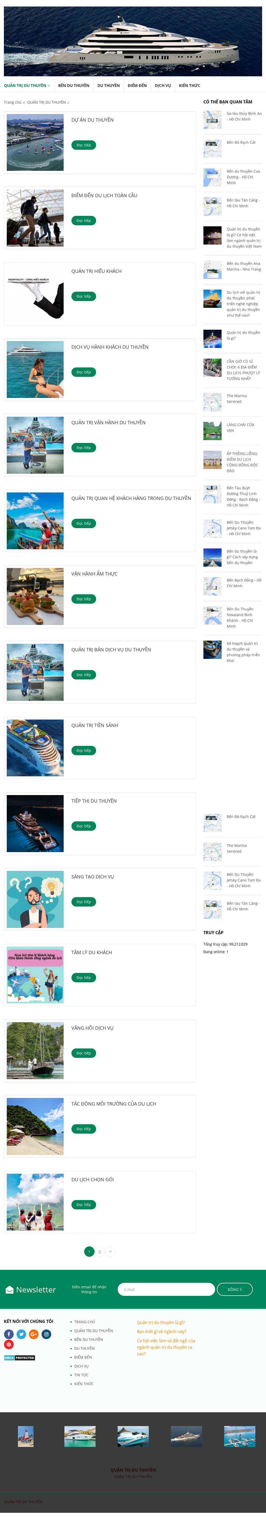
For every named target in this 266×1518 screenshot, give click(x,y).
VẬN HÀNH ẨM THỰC (94, 574)
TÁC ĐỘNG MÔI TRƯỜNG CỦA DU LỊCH (113, 1104)
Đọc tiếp (84, 144)
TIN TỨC (81, 1374)
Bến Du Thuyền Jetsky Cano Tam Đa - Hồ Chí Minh (244, 528)
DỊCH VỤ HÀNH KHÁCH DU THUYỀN (110, 347)
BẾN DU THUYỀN (73, 85)
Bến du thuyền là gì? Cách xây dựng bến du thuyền (242, 557)
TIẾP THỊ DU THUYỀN (94, 801)
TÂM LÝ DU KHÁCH (91, 952)
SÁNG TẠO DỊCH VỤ (92, 876)
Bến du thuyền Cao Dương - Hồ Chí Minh (243, 177)
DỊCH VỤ (163, 85)
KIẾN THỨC (189, 85)
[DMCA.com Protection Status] (19, 1357)
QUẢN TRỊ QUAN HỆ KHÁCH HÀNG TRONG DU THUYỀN (131, 498)
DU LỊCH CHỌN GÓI (92, 1179)
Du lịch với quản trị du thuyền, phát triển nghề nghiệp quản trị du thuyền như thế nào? (243, 304)
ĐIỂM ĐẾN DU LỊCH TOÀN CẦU (104, 195)
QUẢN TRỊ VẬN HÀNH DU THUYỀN (108, 422)
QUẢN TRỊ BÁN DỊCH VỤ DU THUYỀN (111, 649)
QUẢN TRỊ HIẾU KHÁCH (96, 271)
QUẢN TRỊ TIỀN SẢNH (94, 725)
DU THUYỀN (108, 85)
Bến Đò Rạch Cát (241, 142)
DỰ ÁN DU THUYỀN (92, 120)
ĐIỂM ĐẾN (137, 85)
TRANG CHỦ (84, 1321)
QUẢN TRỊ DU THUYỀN (25, 85)
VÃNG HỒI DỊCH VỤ (92, 1028)
